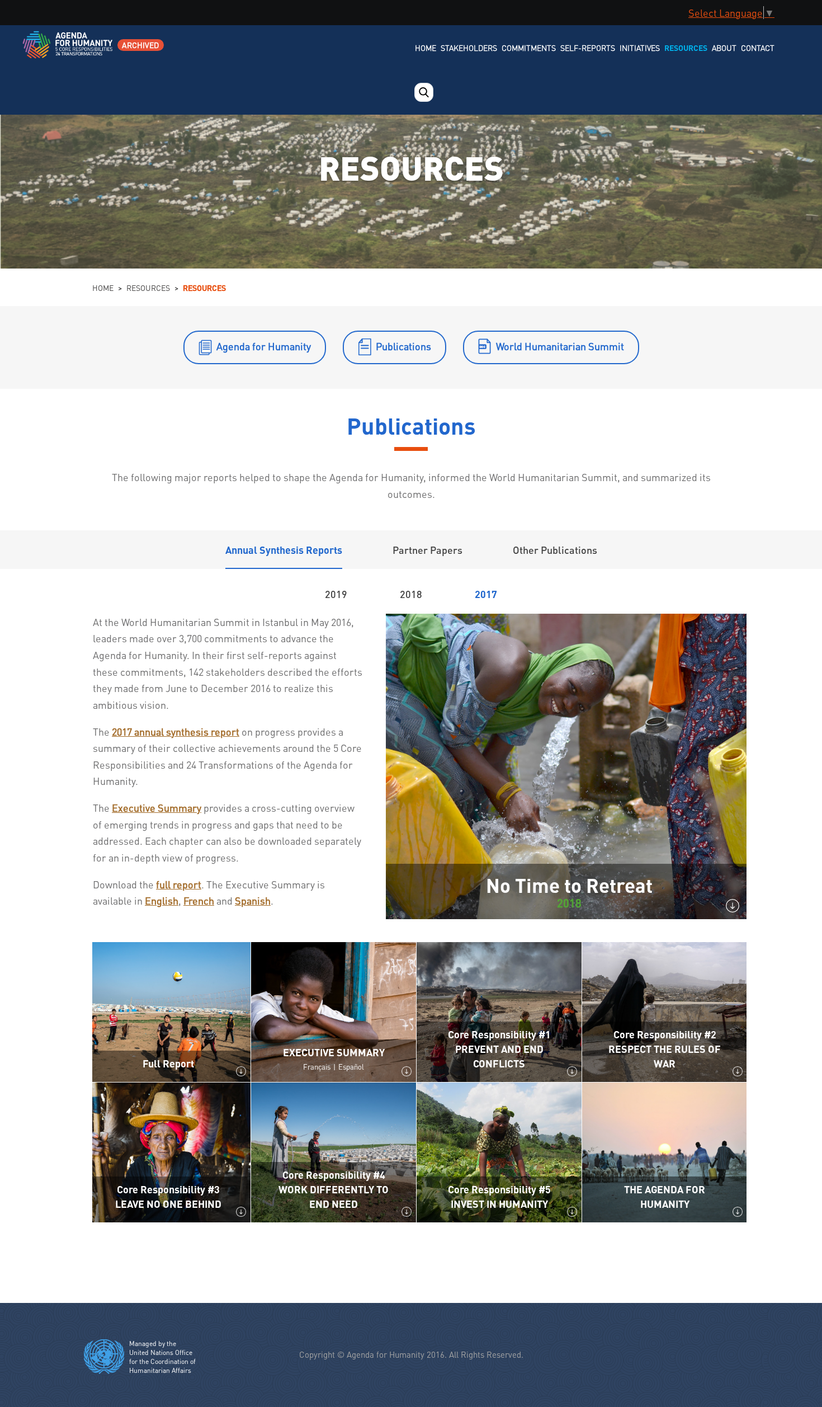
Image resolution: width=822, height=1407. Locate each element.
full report (178, 884)
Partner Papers (427, 549)
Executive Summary (156, 807)
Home (425, 48)
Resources (685, 48)
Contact (757, 48)
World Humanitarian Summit (560, 346)
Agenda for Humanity (263, 346)
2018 (411, 593)
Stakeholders (469, 48)
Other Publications (555, 549)
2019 (336, 593)
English (161, 900)
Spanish (253, 900)
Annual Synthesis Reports (283, 549)
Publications (403, 346)
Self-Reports (587, 48)
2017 (486, 593)
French (198, 900)
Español (351, 1066)
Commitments (529, 48)
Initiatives (640, 48)
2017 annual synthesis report (175, 731)
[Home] (68, 51)
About (724, 48)
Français (316, 1066)
